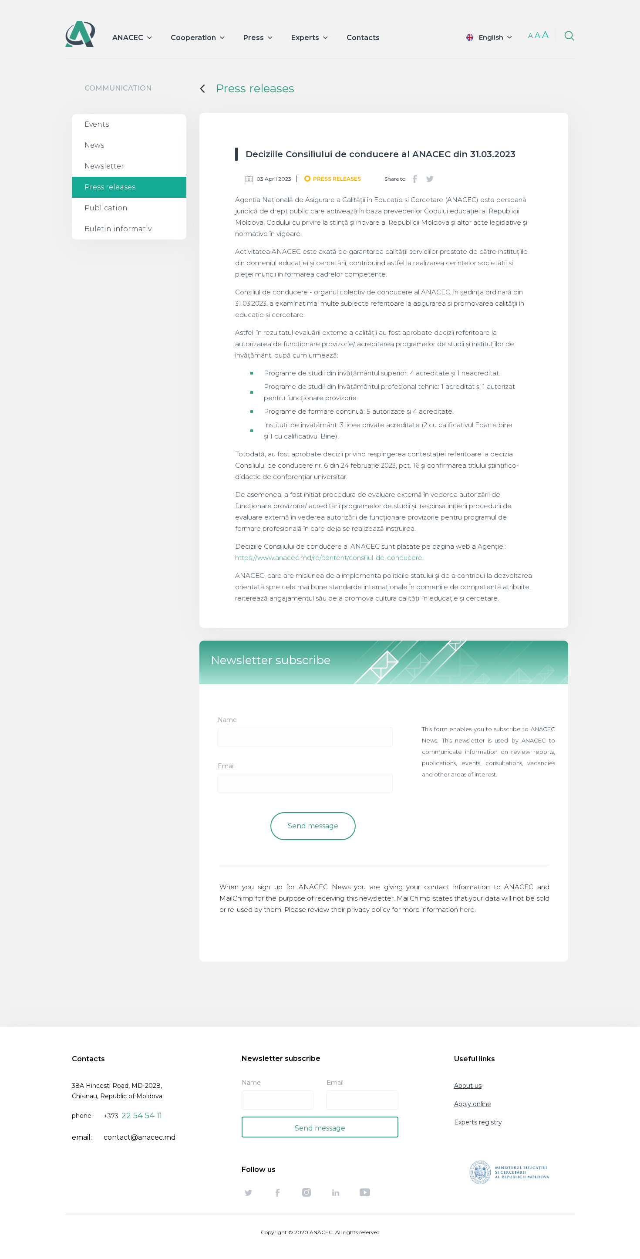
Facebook (414, 179)
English (491, 37)
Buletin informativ (118, 229)
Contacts (363, 38)
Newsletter (104, 166)
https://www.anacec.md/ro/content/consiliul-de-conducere (328, 558)
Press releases (109, 187)
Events (96, 124)
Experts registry (478, 1122)
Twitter (429, 179)
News (94, 145)
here (467, 909)
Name (227, 720)
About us (468, 1086)
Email (226, 766)
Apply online (472, 1104)
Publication (106, 208)
